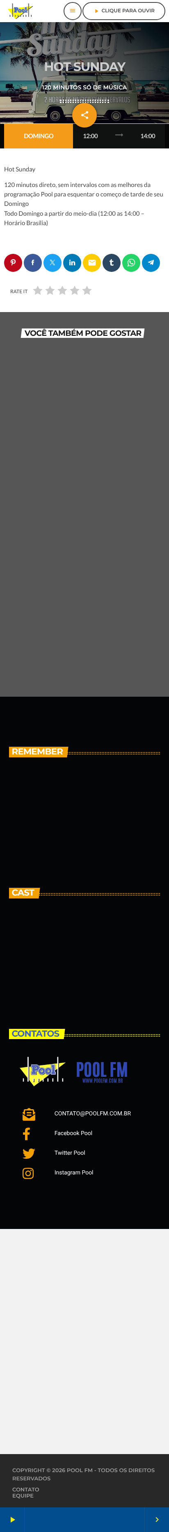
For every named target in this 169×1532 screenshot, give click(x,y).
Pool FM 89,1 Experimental (78, 812)
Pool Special (35, 435)
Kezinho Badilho (86, 917)
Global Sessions (41, 654)
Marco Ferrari (77, 989)
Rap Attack (33, 544)
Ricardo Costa (79, 953)
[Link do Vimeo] (20, 11)
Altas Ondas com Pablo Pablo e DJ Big (97, 848)
